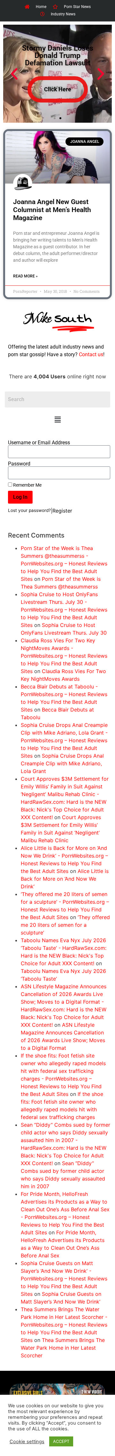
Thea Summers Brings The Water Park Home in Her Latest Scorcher (63, 1348)
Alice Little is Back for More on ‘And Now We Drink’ (65, 879)
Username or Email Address (39, 442)
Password (19, 463)
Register (62, 510)
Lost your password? (29, 510)
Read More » (25, 276)
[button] (57, 420)
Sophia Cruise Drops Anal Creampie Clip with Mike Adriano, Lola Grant (62, 763)
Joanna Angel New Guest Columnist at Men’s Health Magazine (52, 210)
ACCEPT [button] (61, 1441)
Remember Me (27, 485)
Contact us (91, 354)
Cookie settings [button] (27, 1441)
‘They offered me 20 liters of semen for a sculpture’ (65, 925)
